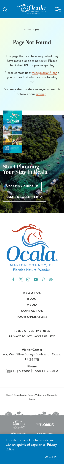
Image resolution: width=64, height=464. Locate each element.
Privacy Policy (20, 336)
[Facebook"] (13, 279)
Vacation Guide (20, 186)
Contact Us (32, 311)
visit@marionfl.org (44, 73)
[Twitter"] (21, 279)
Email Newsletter (22, 197)
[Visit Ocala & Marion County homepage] (32, 9)
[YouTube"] (36, 279)
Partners (43, 331)
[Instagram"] (28, 279)
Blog (32, 299)
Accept (51, 457)
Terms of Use (24, 331)
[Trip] (51, 279)
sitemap (41, 94)
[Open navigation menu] (58, 9)
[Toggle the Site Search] (5, 9)
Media (32, 305)
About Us (32, 293)
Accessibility (44, 336)
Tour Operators (32, 317)
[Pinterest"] (43, 279)
